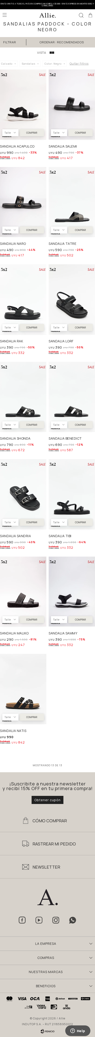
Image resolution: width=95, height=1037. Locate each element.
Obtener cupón (47, 800)
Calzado (6, 63)
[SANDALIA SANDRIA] (23, 494)
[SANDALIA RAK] (23, 299)
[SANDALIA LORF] (72, 299)
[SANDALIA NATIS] (23, 689)
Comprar (31, 132)
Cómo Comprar (50, 820)
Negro (53, 63)
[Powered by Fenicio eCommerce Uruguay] (47, 1031)
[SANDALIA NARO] (23, 202)
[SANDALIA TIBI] (72, 494)
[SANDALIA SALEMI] (72, 104)
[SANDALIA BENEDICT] (72, 397)
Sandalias (28, 63)
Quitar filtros (79, 64)
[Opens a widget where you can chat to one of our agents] (77, 1031)
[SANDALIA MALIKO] (23, 592)
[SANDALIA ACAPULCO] (23, 104)
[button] (81, 15)
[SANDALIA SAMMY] (72, 592)
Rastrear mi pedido (54, 844)
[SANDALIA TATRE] (72, 202)
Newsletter (46, 867)
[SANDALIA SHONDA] (23, 397)
